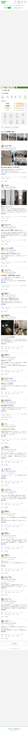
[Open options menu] (26, 145)
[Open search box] (2, 127)
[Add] (25, 91)
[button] (4, 137)
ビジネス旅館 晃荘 (5, 90)
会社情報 (10, 728)
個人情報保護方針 (16, 728)
